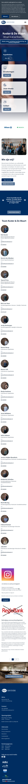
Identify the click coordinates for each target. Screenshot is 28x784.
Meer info (7, 58)
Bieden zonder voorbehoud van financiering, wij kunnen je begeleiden (14, 42)
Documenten (5, 729)
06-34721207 (3, 312)
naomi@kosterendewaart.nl (7, 353)
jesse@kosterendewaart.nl (7, 419)
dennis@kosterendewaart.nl (7, 263)
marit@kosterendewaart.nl (7, 508)
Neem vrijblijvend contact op (14, 676)
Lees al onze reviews (14, 212)
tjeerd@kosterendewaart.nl (7, 287)
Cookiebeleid (5, 736)
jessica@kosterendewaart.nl (7, 463)
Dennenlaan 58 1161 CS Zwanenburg (7, 700)
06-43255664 (3, 266)
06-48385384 (3, 290)
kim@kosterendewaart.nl (6, 486)
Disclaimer (4, 734)
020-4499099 (3, 334)
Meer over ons (7, 180)
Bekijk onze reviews (8, 184)
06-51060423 (3, 244)
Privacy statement (6, 731)
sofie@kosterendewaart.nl (7, 441)
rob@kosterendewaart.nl (6, 241)
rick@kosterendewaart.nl (6, 309)
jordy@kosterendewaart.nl (7, 331)
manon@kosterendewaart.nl (7, 375)
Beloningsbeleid (6, 738)
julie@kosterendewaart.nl (6, 552)
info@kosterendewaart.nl (8, 710)
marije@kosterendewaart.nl (7, 397)
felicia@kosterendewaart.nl (7, 530)
